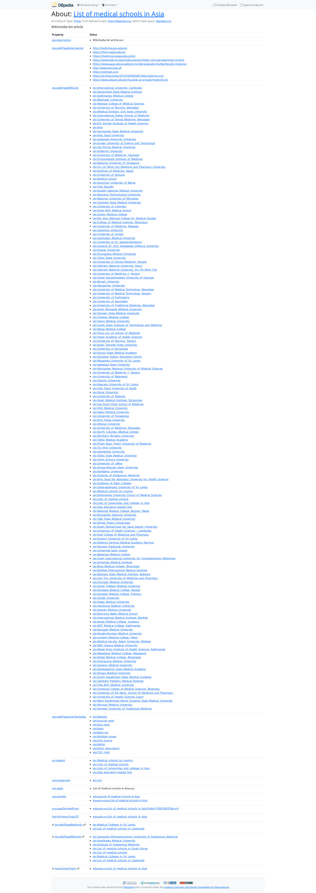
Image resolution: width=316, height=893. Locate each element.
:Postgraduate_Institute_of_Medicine (118, 159)
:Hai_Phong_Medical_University (114, 147)
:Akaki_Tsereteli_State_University (115, 345)
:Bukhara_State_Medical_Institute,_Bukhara (121, 574)
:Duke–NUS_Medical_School (112, 210)
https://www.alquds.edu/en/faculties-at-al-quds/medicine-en (130, 80)
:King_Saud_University (108, 135)
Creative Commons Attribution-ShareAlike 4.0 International (196, 887)
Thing (77, 21)
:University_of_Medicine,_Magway (116, 226)
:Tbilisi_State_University (109, 258)
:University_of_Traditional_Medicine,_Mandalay (124, 305)
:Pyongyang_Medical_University (114, 254)
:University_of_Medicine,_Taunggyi (116, 155)
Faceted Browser (226, 5)
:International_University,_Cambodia (117, 88)
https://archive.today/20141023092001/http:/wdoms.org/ (128, 76)
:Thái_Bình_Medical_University (113, 685)
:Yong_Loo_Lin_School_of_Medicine (116, 333)
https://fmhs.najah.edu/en (109, 52)
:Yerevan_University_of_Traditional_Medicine (122, 708)
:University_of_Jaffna (107, 463)
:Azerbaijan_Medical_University (114, 238)
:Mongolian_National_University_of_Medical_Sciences (128, 368)
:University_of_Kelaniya (109, 396)
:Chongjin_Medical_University (113, 582)
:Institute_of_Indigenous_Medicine (116, 475)
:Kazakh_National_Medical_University (118, 190)
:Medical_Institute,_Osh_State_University (120, 111)
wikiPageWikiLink (65, 88)
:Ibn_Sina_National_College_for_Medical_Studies (124, 218)
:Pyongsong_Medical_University (114, 661)
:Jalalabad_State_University (111, 364)
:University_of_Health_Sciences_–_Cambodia (122, 531)
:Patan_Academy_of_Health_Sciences (117, 337)
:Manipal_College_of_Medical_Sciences (118, 103)
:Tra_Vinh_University (107, 447)
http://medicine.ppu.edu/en (110, 48)
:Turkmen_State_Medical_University (117, 202)
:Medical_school (105, 179)
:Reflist (99, 744)
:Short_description (106, 748)
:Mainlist (100, 717)
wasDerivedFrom (65, 808)
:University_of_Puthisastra (111, 297)
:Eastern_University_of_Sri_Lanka (115, 538)
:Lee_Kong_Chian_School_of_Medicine (118, 404)
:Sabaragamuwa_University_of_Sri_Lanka (120, 487)
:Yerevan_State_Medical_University (116, 313)
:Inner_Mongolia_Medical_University (117, 309)
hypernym (61, 780)
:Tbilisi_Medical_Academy (110, 440)
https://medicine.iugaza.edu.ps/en (114, 56)
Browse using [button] (88, 5)
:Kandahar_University (108, 471)
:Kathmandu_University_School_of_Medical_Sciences (127, 495)
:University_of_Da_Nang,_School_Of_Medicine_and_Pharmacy (133, 693)
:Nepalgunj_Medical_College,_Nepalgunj (119, 653)
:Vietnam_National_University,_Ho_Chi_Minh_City (125, 270)
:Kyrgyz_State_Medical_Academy (115, 353)
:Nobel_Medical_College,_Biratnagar (117, 657)
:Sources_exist (103, 720)
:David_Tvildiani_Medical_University (116, 586)
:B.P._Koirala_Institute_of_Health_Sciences (120, 123)
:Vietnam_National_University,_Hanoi (117, 266)
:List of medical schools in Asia (116, 796)
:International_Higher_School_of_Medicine (121, 115)
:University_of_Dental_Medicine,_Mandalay (121, 119)
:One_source (102, 740)
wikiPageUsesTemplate (69, 717)
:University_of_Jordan (108, 234)
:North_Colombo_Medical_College (116, 432)
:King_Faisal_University (109, 420)
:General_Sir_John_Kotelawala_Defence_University (126, 246)
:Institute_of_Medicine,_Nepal (113, 171)
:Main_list (100, 732)
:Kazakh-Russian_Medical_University (117, 633)
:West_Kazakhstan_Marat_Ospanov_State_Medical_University (132, 701)
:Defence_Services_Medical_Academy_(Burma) (123, 542)
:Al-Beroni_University (107, 151)
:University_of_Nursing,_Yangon (114, 341)
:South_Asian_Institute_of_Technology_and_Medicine (127, 325)
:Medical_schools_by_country (113, 491)
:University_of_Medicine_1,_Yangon (116, 372)
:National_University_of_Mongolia (115, 198)
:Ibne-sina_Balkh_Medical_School (115, 614)
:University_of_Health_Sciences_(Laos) (118, 697)
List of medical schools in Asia (119, 13)
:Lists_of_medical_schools (111, 499)
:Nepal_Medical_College (109, 329)
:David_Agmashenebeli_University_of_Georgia (123, 277)
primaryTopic (65, 868)
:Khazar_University (106, 250)
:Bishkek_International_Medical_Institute (120, 570)
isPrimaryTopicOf (65, 816)
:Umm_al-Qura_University (111, 459)
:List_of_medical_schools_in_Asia (120, 816)
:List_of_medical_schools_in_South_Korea (120, 848)
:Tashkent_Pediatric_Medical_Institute (118, 681)
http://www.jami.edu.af (107, 68)
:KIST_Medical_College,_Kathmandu (117, 625)
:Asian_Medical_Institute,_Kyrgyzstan (117, 400)
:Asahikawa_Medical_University (114, 840)
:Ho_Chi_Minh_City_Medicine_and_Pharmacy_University (129, 167)
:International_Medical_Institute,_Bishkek (120, 617)
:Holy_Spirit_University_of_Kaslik (115, 388)
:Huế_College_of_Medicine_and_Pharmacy (121, 534)
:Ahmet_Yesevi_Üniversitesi (111, 523)
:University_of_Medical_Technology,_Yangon (122, 293)
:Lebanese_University (108, 230)
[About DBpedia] (62, 4)
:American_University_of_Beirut (114, 183)
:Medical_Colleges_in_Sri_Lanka (114, 824)
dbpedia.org (163, 21)
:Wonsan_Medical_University (112, 704)
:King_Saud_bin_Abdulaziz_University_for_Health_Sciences (131, 479)
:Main (98, 728)
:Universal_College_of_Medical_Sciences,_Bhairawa (126, 689)
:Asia (98, 127)
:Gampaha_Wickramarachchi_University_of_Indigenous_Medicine (135, 836)
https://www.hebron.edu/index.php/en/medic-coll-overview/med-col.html (138, 60)
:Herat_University (105, 392)
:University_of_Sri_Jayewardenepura (117, 242)
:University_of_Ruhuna (109, 175)
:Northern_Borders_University (113, 436)
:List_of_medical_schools (110, 852)
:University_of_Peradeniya (111, 416)
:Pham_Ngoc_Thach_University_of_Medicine (122, 444)
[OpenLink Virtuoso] (129, 882)
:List (97, 780)
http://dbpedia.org (119, 21)
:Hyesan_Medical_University (112, 610)
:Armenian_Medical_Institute (112, 562)
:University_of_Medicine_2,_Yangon (116, 273)
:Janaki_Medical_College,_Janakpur (116, 621)
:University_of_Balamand (110, 376)
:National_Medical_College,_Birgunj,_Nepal (121, 511)
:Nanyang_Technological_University (117, 194)
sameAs (59, 796)
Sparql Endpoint (253, 5)
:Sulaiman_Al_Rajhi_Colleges (112, 483)
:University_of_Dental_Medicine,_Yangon (120, 262)
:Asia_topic (101, 724)
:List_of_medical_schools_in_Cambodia (118, 828)
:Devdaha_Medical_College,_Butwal (116, 590)
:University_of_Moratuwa (110, 349)
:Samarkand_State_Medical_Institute (117, 92)
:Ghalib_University (106, 598)
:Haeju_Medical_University (111, 602)
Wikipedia (128, 887)
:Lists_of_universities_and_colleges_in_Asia (121, 503)
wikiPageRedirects (68, 824)
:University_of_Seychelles (110, 301)
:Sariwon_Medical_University (112, 665)
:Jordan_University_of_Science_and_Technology (124, 143)
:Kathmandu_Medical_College (113, 96)
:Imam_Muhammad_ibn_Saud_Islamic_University (125, 527)
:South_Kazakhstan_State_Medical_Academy (122, 677)
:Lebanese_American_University (114, 139)
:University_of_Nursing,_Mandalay (116, 107)
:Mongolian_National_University (114, 515)
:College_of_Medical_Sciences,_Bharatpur (120, 222)
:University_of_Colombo (109, 206)
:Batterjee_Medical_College (111, 554)
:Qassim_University (106, 380)
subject (58, 760)
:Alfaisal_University (106, 424)
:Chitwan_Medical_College (111, 317)
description (61, 40)
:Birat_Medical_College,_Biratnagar (116, 566)
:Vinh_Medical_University (110, 408)
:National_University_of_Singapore (116, 163)
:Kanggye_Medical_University (113, 629)
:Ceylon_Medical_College (110, 214)
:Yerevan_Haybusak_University (113, 546)
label (57, 788)
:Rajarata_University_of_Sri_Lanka (115, 384)
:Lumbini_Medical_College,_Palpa (115, 637)
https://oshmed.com (105, 72)
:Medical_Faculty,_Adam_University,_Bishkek (122, 641)
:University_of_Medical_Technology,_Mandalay (123, 289)
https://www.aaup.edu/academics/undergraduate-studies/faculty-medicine (139, 64)
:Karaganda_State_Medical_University (118, 131)
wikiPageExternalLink (67, 48)
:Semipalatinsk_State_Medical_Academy (119, 669)
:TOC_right (101, 752)
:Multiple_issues (104, 736)
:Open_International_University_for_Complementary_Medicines (134, 558)
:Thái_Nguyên (103, 186)
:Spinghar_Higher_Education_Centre (117, 357)
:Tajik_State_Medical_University (114, 519)
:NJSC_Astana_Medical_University (115, 645)
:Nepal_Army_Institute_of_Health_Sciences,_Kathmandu (129, 649)
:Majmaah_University (108, 99)
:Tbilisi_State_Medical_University (115, 455)
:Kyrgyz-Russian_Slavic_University (115, 467)
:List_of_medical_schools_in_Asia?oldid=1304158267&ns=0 (136, 808)
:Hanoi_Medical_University (111, 321)
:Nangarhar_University (109, 285)
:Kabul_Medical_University (111, 412)
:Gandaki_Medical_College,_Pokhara (117, 594)
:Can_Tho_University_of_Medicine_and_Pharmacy (125, 578)
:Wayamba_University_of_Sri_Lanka (116, 360)
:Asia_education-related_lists (112, 507)
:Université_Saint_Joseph (110, 550)
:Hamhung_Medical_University (113, 606)
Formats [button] (110, 5)
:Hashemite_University (109, 451)
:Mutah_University (106, 281)
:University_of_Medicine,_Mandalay (116, 428)
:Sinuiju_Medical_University (111, 673)
